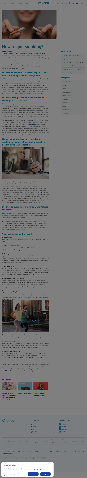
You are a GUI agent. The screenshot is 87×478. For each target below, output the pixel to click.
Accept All (45, 474)
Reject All (33, 474)
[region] (27, 469)
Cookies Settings (11, 474)
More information (38, 469)
